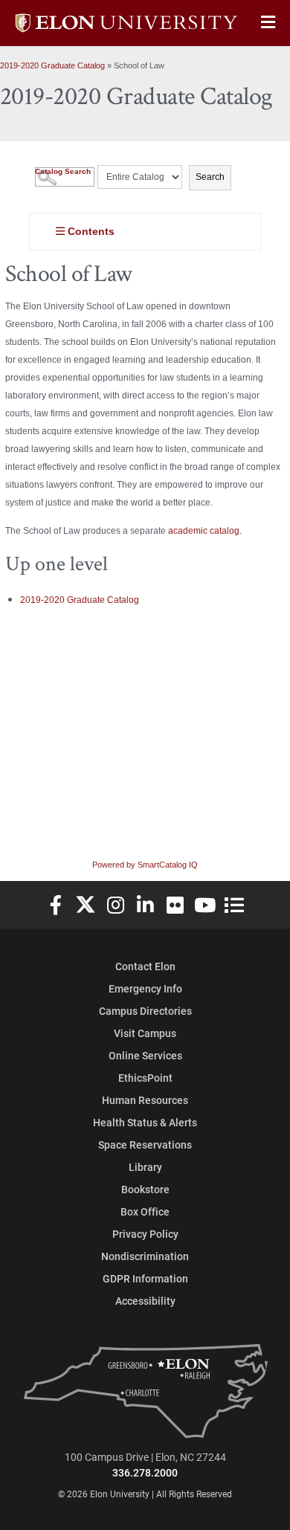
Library (145, 1167)
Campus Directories (145, 1011)
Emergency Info (145, 988)
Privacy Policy (145, 1234)
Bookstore (145, 1189)
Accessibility (145, 1301)
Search (210, 177)
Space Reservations (145, 1144)
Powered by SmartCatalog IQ (145, 864)
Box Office (145, 1211)
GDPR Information (145, 1278)
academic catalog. (205, 531)
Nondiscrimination (145, 1256)
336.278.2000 (145, 1472)
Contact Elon (145, 966)
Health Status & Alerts (145, 1122)
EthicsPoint (145, 1078)
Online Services (145, 1055)
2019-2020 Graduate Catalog (52, 65)
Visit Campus (145, 1033)
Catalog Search (63, 171)
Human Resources (145, 1100)
